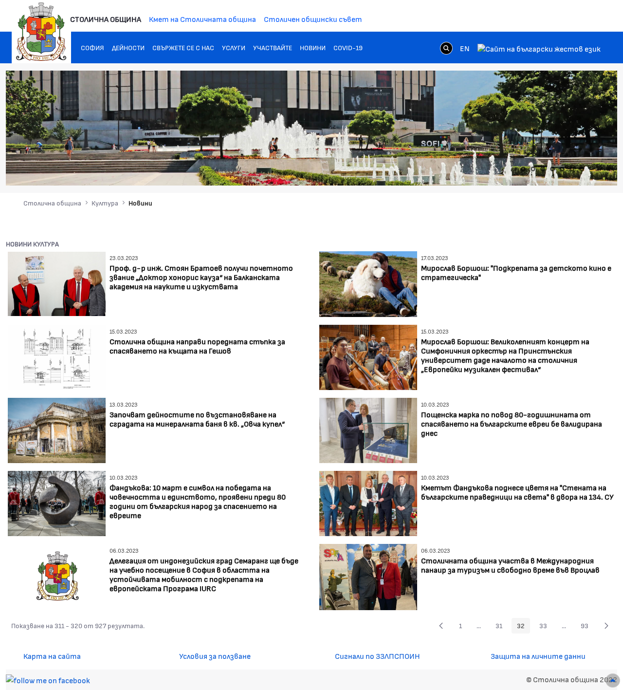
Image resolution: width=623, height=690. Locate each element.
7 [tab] (581, 169)
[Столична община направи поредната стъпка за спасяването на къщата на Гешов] (57, 356)
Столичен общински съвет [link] (313, 18)
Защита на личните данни (538, 655)
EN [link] (465, 48)
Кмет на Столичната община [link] (202, 18)
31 (501, 627)
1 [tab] (523, 169)
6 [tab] (571, 169)
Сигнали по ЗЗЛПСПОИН (377, 655)
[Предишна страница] (441, 626)
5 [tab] (562, 169)
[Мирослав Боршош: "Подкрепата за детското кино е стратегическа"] (368, 282)
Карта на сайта (52, 655)
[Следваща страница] (606, 626)
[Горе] (612, 680)
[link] (446, 47)
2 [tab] (533, 169)
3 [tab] (542, 169)
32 (523, 627)
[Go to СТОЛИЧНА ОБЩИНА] (41, 31)
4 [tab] (552, 169)
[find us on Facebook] (48, 679)
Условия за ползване (215, 655)
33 (545, 627)
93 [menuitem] (587, 627)
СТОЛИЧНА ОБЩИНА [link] (105, 18)
